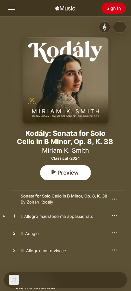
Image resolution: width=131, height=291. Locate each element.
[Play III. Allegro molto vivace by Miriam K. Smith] (14, 250)
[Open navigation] (11, 8)
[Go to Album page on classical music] (104, 27)
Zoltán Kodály (40, 201)
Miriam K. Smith (65, 150)
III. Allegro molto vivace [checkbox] (43, 250)
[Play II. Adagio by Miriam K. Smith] (14, 233)
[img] (65, 8)
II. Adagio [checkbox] (30, 233)
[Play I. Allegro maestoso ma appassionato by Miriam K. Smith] (14, 216)
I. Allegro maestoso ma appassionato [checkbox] (57, 216)
